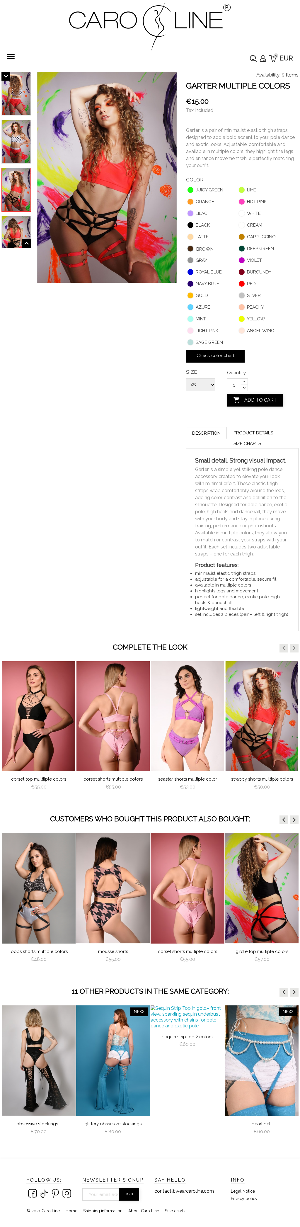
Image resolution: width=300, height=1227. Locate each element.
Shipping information (102, 1211)
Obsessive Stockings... (38, 1123)
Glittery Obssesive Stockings (113, 1123)
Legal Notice (243, 1191)
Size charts (247, 443)
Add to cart (255, 399)
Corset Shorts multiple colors (113, 779)
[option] (38, 731)
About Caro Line (143, 1211)
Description (206, 433)
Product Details (253, 433)
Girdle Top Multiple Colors (262, 951)
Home (71, 1211)
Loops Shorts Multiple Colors (39, 951)
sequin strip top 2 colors (187, 1036)
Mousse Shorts (113, 951)
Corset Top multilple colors (38, 779)
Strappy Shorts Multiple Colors (262, 779)
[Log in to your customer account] (263, 58)
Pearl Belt (262, 1123)
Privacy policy (244, 1198)
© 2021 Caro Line (43, 1211)
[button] (283, 648)
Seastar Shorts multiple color (187, 779)
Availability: (268, 75)
